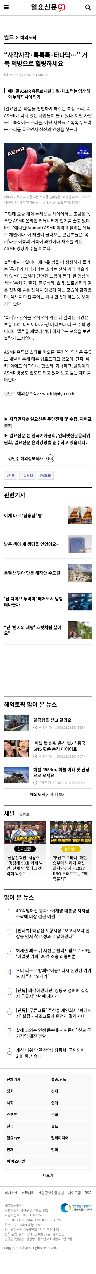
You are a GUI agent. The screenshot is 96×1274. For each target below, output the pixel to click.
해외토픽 (28, 37)
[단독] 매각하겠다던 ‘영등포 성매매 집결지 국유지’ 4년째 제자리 (52, 993)
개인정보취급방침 (51, 1192)
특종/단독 (58, 1079)
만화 (54, 1149)
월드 (9, 37)
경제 (54, 1091)
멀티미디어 (60, 1137)
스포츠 (12, 1114)
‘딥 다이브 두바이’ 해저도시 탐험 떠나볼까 (33, 601)
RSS (88, 1192)
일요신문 (48, 8)
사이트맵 (74, 1192)
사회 (10, 1102)
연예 (54, 1102)
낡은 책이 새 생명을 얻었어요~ (31, 544)
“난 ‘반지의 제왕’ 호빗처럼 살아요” (32, 630)
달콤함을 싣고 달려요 (52, 720)
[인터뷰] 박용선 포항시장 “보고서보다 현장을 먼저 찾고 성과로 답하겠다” (53, 933)
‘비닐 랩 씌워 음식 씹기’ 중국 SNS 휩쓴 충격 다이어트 (59, 746)
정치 (10, 1091)
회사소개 (11, 1192)
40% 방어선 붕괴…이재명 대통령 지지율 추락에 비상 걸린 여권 (52, 913)
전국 (10, 1126)
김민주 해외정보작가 (25, 458)
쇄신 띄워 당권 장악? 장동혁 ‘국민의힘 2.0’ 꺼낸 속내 (50, 1053)
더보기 (48, 1175)
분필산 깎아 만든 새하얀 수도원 (32, 573)
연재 (10, 1149)
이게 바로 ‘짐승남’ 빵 (23, 515)
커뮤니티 (28, 1192)
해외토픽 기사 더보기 (48, 794)
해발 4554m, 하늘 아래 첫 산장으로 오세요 (61, 772)
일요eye (13, 1137)
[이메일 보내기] (50, 458)
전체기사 (14, 1079)
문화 (54, 1114)
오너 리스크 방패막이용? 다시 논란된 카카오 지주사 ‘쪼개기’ (53, 973)
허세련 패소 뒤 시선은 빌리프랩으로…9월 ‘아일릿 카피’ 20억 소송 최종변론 (53, 953)
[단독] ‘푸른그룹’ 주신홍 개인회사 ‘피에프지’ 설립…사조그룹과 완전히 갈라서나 (53, 1013)
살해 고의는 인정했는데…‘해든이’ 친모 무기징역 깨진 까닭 (53, 1033)
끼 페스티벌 (16, 1161)
